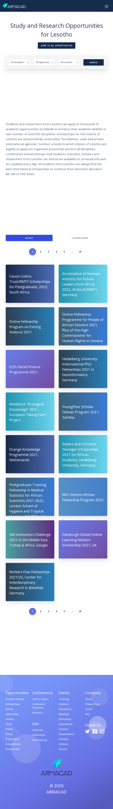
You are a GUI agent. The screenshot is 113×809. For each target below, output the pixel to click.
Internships (38, 735)
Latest (29, 238)
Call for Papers (40, 699)
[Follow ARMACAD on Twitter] (87, 731)
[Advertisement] (56, 94)
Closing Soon (80, 238)
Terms (88, 709)
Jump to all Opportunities (56, 45)
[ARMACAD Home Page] (14, 5)
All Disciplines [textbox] (17, 62)
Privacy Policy (92, 704)
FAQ (87, 714)
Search (93, 62)
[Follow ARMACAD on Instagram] (102, 731)
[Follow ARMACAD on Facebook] (95, 731)
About (88, 699)
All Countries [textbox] (66, 62)
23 (80, 251)
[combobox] (19, 62)
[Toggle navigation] (106, 6)
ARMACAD (56, 792)
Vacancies (37, 730)
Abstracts (37, 712)
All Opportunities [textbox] (43, 62)
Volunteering (39, 740)
